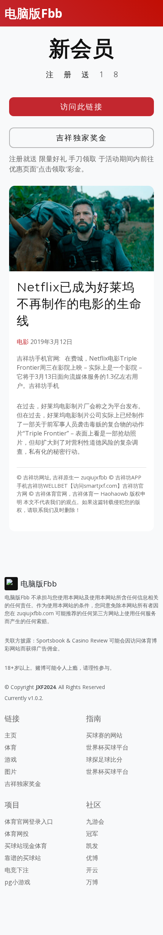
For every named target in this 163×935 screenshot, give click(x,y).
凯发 (92, 846)
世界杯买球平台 (107, 747)
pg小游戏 (17, 882)
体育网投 (17, 833)
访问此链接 (81, 106)
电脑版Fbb (33, 13)
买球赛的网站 (104, 735)
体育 (11, 747)
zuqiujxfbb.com (35, 613)
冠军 (92, 833)
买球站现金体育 (26, 846)
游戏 (11, 759)
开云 (92, 870)
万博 (92, 882)
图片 (11, 771)
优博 (92, 858)
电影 (23, 342)
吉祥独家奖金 (81, 137)
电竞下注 (17, 870)
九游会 (95, 821)
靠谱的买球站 (23, 858)
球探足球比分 (104, 759)
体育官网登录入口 (29, 821)
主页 (11, 735)
